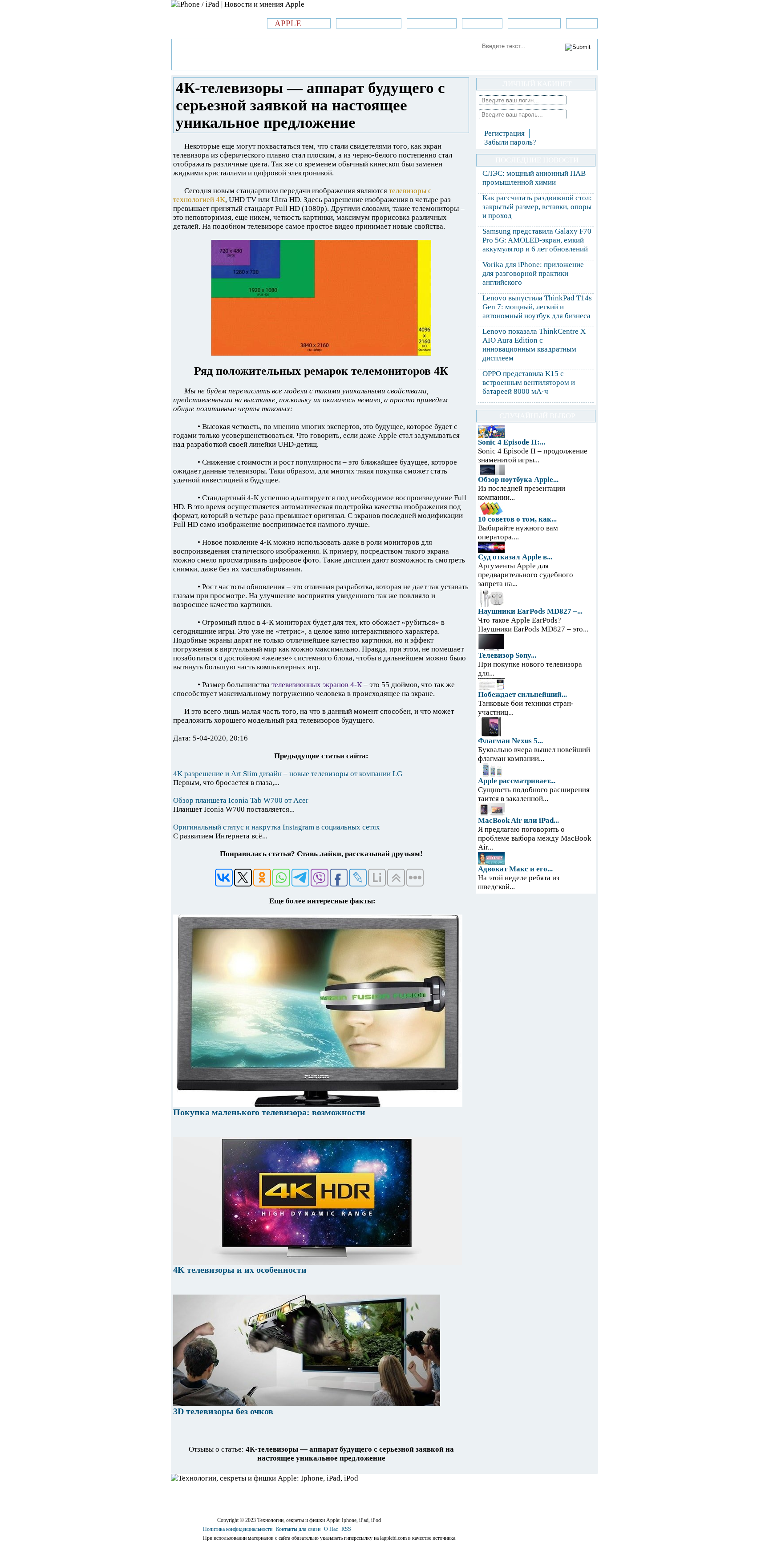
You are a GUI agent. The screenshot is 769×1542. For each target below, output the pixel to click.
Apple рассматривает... (516, 781)
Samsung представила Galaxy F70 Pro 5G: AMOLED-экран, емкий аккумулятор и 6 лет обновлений (536, 240)
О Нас (331, 1529)
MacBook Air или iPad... (518, 820)
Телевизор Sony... (507, 655)
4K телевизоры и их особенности (240, 1270)
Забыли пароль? (510, 142)
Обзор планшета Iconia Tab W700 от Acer (240, 800)
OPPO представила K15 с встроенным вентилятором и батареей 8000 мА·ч (528, 382)
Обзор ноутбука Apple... (518, 479)
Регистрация (504, 133)
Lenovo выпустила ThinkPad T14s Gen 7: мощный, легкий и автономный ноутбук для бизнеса (537, 307)
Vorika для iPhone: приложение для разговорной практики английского (533, 273)
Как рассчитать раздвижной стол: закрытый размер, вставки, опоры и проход (537, 207)
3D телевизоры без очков (223, 1411)
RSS (346, 1529)
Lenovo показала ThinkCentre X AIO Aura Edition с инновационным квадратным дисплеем (534, 344)
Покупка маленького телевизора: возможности (269, 1112)
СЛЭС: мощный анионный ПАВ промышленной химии (534, 177)
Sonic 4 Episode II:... (511, 442)
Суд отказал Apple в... (515, 557)
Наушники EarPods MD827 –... (530, 611)
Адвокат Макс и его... (515, 869)
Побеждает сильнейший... (522, 694)
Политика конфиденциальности (237, 1529)
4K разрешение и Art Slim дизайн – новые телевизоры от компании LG (287, 773)
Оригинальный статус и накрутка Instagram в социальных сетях (276, 827)
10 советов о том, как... (517, 519)
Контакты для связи (298, 1529)
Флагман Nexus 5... (510, 741)
